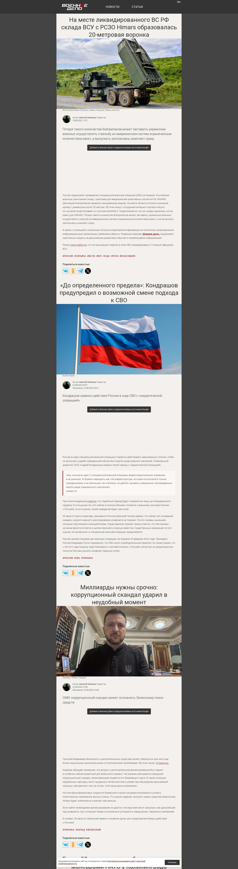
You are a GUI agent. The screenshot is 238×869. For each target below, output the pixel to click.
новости (112, 7)
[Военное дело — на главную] (74, 7)
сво (78, 558)
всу (100, 256)
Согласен (172, 862)
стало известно (78, 244)
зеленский (94, 829)
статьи (137, 7)
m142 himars (128, 256)
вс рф (92, 256)
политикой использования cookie (121, 861)
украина (81, 256)
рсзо (115, 256)
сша (107, 256)
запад (81, 829)
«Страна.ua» (162, 763)
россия (68, 256)
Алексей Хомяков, (92, 117)
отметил (91, 501)
